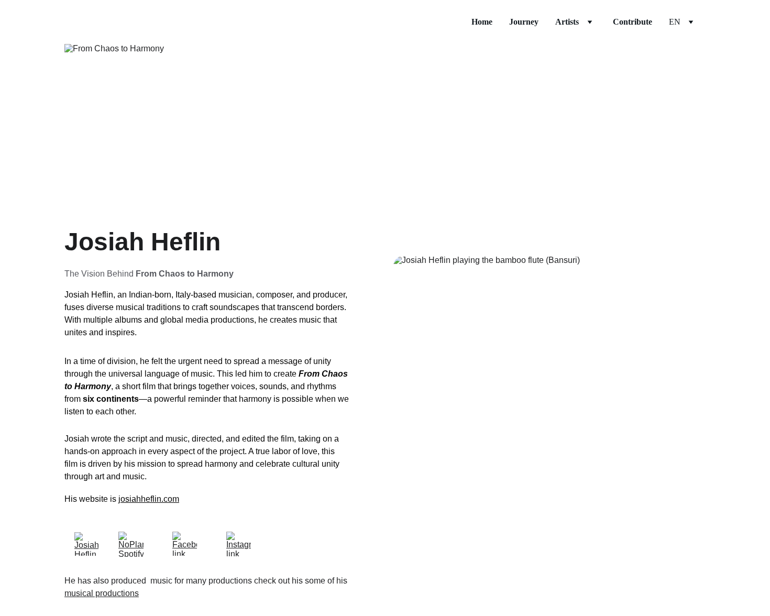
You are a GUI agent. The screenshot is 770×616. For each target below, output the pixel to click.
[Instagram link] (238, 544)
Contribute (632, 21)
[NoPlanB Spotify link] (131, 544)
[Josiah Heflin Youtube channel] (86, 544)
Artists (567, 21)
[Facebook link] (184, 544)
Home (481, 21)
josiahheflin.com (148, 498)
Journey (523, 21)
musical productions (101, 593)
